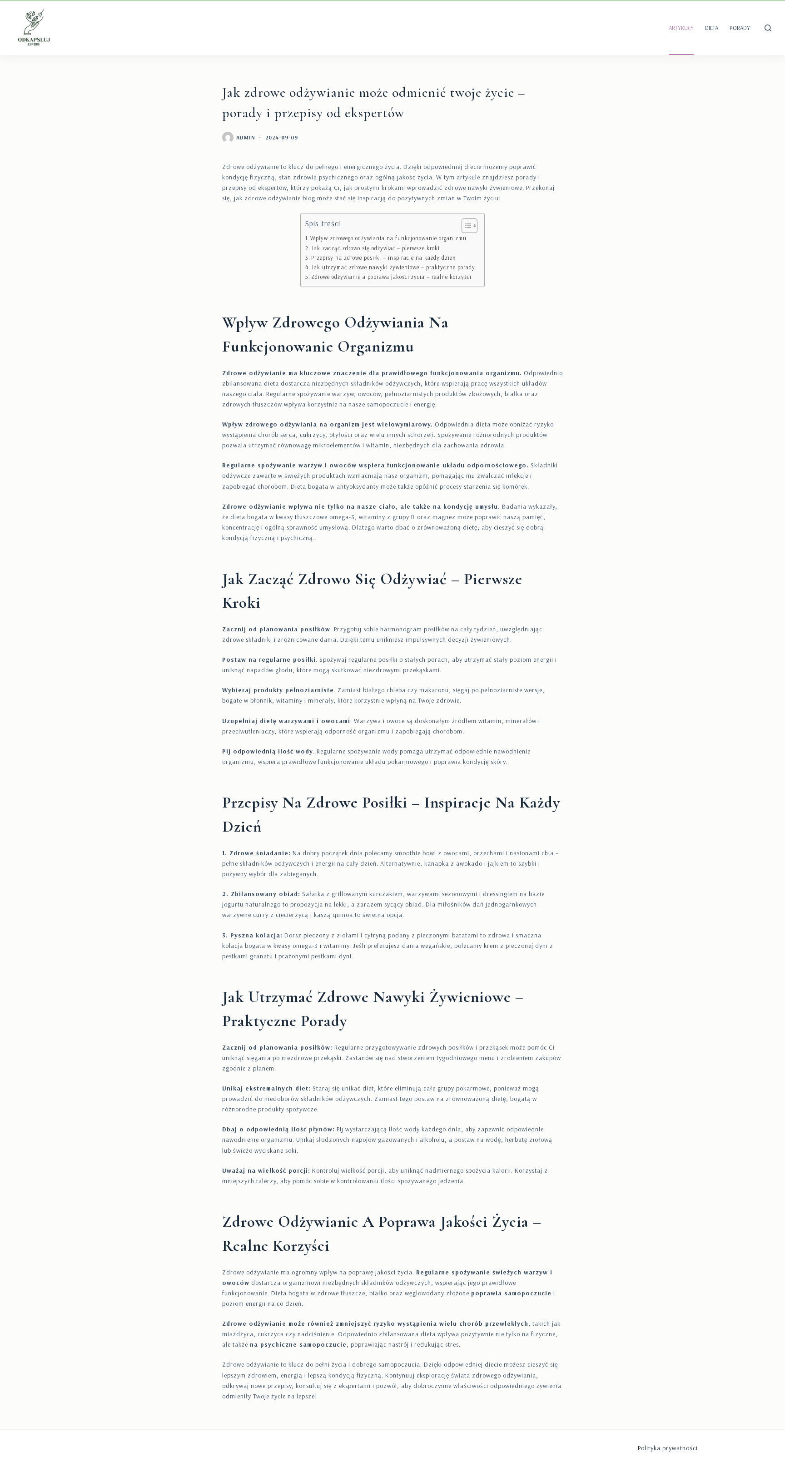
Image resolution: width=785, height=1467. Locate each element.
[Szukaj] (768, 28)
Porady (740, 27)
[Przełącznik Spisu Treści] (465, 225)
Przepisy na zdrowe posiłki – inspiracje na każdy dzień (383, 257)
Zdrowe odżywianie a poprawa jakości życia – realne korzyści (391, 276)
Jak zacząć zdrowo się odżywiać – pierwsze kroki (375, 248)
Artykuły (681, 27)
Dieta (711, 27)
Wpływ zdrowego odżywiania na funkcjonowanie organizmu (388, 238)
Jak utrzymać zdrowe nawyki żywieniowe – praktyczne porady (393, 267)
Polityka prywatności (668, 1448)
